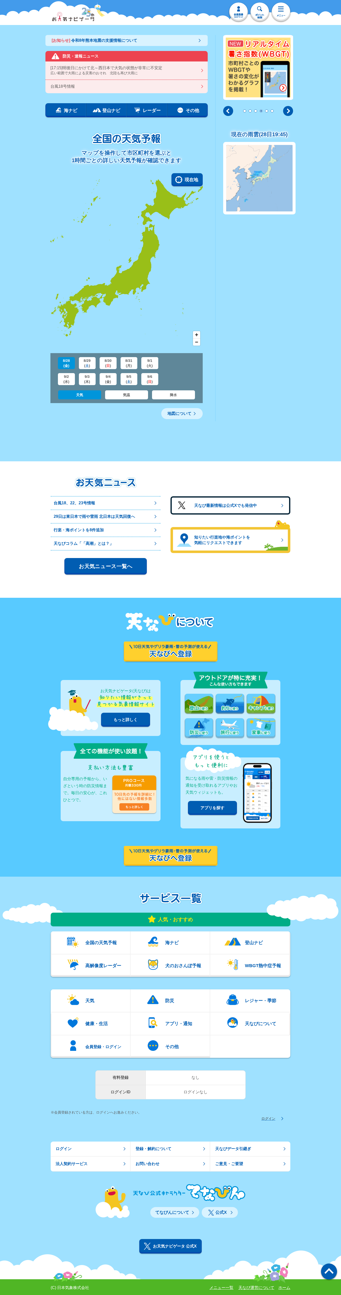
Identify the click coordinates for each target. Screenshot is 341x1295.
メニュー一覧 (221, 1288)
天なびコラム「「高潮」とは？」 (84, 543)
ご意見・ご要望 (229, 1164)
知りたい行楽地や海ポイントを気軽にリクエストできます (222, 540)
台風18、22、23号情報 (74, 503)
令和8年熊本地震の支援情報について (94, 40)
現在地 (191, 179)
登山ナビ (254, 942)
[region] (126, 260)
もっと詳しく (126, 719)
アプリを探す (212, 808)
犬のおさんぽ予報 (183, 965)
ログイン (268, 1119)
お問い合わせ (148, 1164)
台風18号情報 (62, 86)
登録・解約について (153, 1149)
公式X (221, 1212)
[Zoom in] (196, 334)
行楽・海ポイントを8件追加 (79, 530)
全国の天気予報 (101, 942)
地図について (179, 413)
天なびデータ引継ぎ (233, 1149)
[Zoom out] (196, 342)
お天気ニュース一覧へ (106, 566)
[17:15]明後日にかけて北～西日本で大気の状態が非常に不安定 (106, 70)
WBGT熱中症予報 (263, 965)
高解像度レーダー (103, 965)
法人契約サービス (72, 1164)
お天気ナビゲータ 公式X (175, 1246)
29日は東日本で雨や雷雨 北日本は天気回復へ (94, 516)
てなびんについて (172, 1212)
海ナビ (172, 942)
